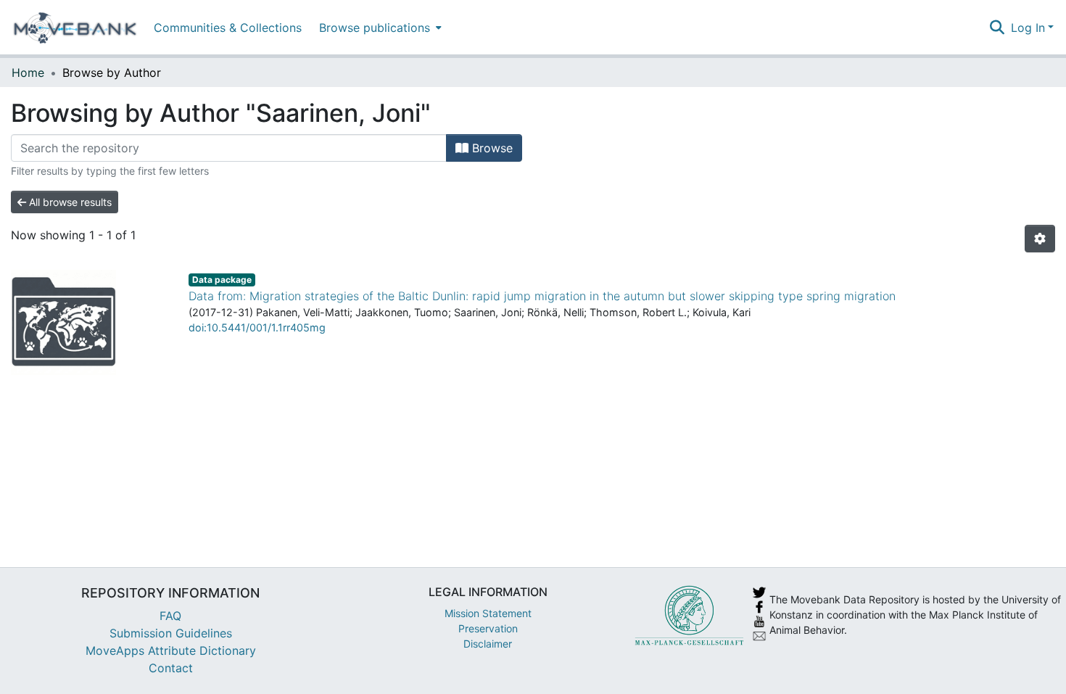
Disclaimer (487, 643)
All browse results (69, 202)
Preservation (488, 628)
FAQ (170, 615)
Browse (490, 148)
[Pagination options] (1040, 238)
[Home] (75, 27)
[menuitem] (379, 27)
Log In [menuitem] (1028, 27)
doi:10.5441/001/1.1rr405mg (257, 327)
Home (28, 72)
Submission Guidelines (171, 633)
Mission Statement (488, 613)
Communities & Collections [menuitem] (228, 27)
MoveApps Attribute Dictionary (171, 650)
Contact (171, 668)
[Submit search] (997, 27)
